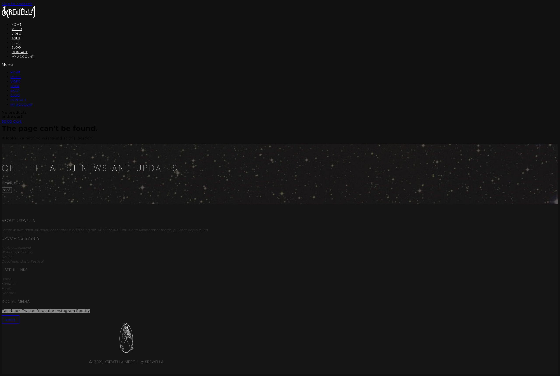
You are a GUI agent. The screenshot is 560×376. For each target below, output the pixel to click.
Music (15, 77)
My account (23, 56)
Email (8, 183)
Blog (15, 95)
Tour (14, 86)
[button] (84, 65)
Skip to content (17, 4)
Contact (18, 100)
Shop (14, 91)
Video (15, 81)
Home (15, 72)
